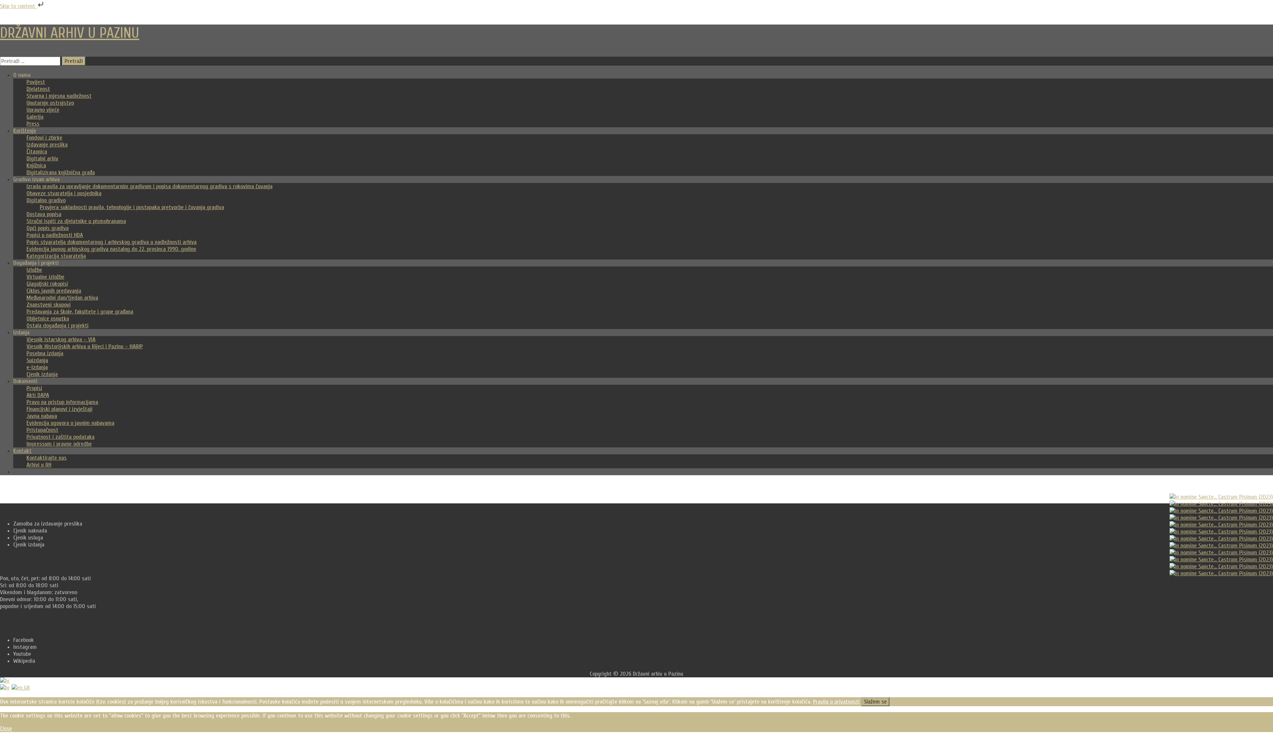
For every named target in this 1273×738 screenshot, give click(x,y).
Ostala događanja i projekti (58, 325)
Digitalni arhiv (42, 158)
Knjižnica (36, 165)
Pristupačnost (42, 429)
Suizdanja (37, 360)
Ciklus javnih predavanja (54, 290)
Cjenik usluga (28, 537)
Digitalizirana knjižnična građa (61, 172)
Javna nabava (42, 416)
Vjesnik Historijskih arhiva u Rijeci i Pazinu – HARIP (85, 346)
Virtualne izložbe (45, 276)
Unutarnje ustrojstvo (50, 102)
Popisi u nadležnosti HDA (55, 235)
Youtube (22, 654)
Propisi (34, 388)
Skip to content (18, 6)
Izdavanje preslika (47, 144)
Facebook (23, 640)
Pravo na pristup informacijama (62, 402)
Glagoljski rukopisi (47, 283)
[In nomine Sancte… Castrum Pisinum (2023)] (1221, 496)
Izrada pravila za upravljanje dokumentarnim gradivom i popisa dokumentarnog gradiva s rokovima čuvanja (150, 186)
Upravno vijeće (43, 109)
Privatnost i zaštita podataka (60, 436)
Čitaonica (37, 151)
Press (33, 123)
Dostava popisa (44, 214)
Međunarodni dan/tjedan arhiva (62, 297)
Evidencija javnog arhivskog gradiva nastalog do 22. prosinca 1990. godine (111, 249)
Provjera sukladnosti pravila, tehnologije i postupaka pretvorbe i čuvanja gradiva (132, 207)
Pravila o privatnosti (836, 701)
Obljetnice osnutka (48, 318)
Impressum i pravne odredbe (59, 443)
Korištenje (24, 130)
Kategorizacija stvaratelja (56, 256)
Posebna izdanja (45, 353)
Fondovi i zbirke (44, 137)
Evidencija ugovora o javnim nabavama (70, 423)
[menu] (636, 684)
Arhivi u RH (39, 464)
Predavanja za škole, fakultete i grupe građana (80, 311)
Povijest (36, 82)
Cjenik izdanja (42, 374)
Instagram (25, 647)
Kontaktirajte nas (47, 457)
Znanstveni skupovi (49, 304)
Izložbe (34, 269)
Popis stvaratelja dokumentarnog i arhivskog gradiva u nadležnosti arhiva (112, 242)
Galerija (35, 116)
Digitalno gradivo (46, 200)
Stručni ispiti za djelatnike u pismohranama (76, 221)
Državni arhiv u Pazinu (69, 33)
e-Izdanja (37, 367)
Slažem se (875, 701)
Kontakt (22, 450)
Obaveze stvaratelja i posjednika (64, 193)
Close (6, 728)
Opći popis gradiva (48, 228)
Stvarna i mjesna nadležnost (59, 95)
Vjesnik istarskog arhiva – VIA (61, 339)
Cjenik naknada (30, 530)
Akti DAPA (38, 395)
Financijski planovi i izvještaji (59, 409)
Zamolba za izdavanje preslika (47, 523)
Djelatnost (38, 88)
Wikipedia (24, 660)
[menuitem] (5, 687)
